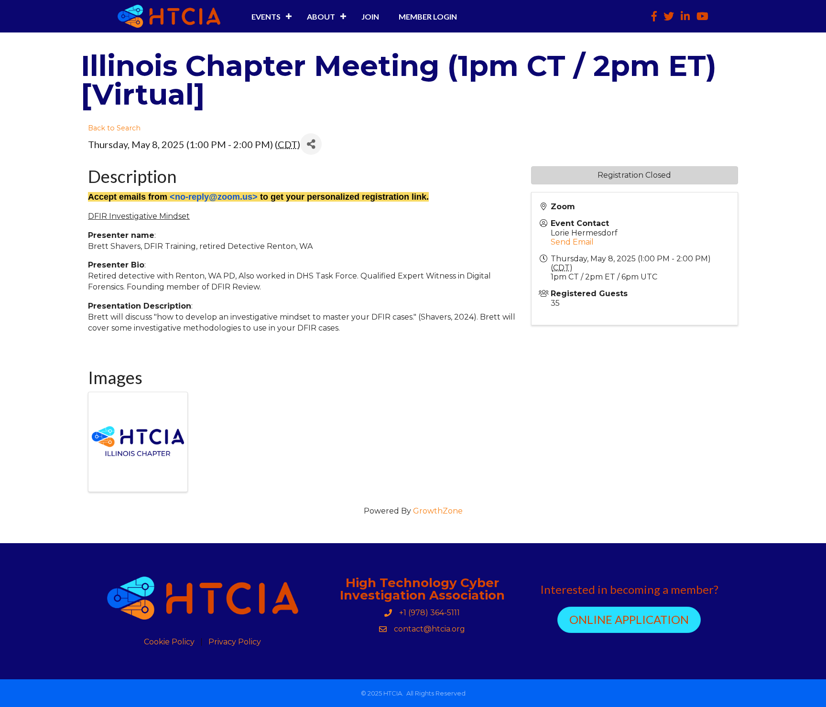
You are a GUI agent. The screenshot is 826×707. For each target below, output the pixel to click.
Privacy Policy (234, 642)
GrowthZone (438, 510)
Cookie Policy (169, 642)
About (321, 16)
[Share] (311, 144)
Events (266, 16)
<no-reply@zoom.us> (214, 197)
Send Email (572, 241)
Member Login (428, 16)
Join (370, 16)
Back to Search (114, 128)
